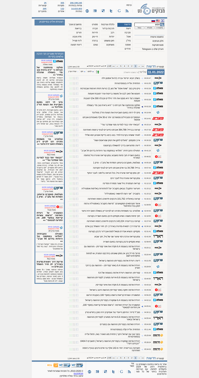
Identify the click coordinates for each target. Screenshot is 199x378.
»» (113, 66)
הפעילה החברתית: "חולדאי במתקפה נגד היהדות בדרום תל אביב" (110, 150)
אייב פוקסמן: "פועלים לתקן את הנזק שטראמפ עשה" (117, 140)
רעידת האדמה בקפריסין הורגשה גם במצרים (120, 324)
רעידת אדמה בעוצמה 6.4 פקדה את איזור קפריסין (118, 285)
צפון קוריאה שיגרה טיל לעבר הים (125, 178)
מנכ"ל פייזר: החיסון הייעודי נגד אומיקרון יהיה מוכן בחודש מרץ (112, 312)
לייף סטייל (76, 41)
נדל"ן (128, 41)
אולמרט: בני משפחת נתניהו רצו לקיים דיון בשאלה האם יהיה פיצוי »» (50, 141)
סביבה (128, 32)
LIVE (109, 66)
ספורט (95, 24)
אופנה (128, 45)
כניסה (129, 5)
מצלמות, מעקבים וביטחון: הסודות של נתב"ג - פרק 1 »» (50, 196)
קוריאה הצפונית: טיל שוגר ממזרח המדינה (121, 183)
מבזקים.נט (78, 373)
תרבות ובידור (108, 28)
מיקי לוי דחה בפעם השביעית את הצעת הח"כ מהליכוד (116, 112)
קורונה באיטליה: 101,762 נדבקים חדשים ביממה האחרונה (114, 199)
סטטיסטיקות (158, 45)
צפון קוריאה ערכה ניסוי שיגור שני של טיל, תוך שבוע (117, 236)
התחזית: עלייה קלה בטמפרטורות (125, 329)
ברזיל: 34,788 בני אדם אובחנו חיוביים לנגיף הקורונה (116, 168)
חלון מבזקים (158, 41)
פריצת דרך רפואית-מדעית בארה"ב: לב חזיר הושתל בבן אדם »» (50, 264)
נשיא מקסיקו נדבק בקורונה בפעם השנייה (121, 242)
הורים (78, 32)
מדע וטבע (77, 36)
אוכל (129, 36)
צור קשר (132, 364)
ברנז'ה (95, 41)
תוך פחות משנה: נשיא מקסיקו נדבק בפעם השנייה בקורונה (114, 216)
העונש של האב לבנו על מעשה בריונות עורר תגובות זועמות (114, 93)
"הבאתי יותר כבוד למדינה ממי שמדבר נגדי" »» (50, 159)
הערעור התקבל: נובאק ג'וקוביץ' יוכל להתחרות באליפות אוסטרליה (110, 188)
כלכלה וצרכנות (107, 24)
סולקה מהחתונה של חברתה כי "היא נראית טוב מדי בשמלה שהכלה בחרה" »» (50, 71)
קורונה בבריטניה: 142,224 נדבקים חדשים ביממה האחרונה (113, 221)
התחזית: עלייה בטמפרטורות (127, 83)
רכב (112, 32)
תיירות (95, 32)
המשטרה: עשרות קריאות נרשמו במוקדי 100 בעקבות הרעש (113, 295)
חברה (95, 28)
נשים (95, 45)
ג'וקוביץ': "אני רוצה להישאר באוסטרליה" (122, 194)
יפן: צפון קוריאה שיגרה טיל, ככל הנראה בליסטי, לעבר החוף (113, 173)
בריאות (78, 28)
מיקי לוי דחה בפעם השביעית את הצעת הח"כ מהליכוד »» (50, 104)
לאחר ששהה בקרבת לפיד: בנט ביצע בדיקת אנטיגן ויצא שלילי (112, 135)
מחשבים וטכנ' (75, 24)
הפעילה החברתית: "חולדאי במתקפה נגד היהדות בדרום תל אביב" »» (50, 237)
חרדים (128, 49)
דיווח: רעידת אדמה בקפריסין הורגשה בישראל (119, 261)
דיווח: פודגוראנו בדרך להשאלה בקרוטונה (121, 145)
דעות (128, 28)
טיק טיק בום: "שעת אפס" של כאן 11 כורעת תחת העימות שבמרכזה (110, 88)
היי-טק (95, 36)
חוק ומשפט (109, 41)
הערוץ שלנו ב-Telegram (153, 49)
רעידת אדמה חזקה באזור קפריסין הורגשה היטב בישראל (115, 290)
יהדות (111, 36)
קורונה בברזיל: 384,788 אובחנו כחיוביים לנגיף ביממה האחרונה (111, 130)
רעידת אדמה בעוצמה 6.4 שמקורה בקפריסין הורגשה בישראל (112, 300)
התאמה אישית (157, 37)
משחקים (110, 45)
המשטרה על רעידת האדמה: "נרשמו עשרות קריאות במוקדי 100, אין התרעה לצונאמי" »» (50, 216)
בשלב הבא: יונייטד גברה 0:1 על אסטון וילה (121, 78)
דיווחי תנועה (76, 45)
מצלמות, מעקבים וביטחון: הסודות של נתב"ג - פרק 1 (116, 163)
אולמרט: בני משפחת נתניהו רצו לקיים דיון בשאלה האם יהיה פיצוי (111, 211)
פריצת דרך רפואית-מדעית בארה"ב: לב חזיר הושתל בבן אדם (112, 226)
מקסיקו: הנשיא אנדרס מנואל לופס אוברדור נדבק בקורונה (114, 231)
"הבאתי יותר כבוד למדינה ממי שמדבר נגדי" (120, 124)
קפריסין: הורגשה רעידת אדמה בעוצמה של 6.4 (119, 273)
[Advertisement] (116, 57)
